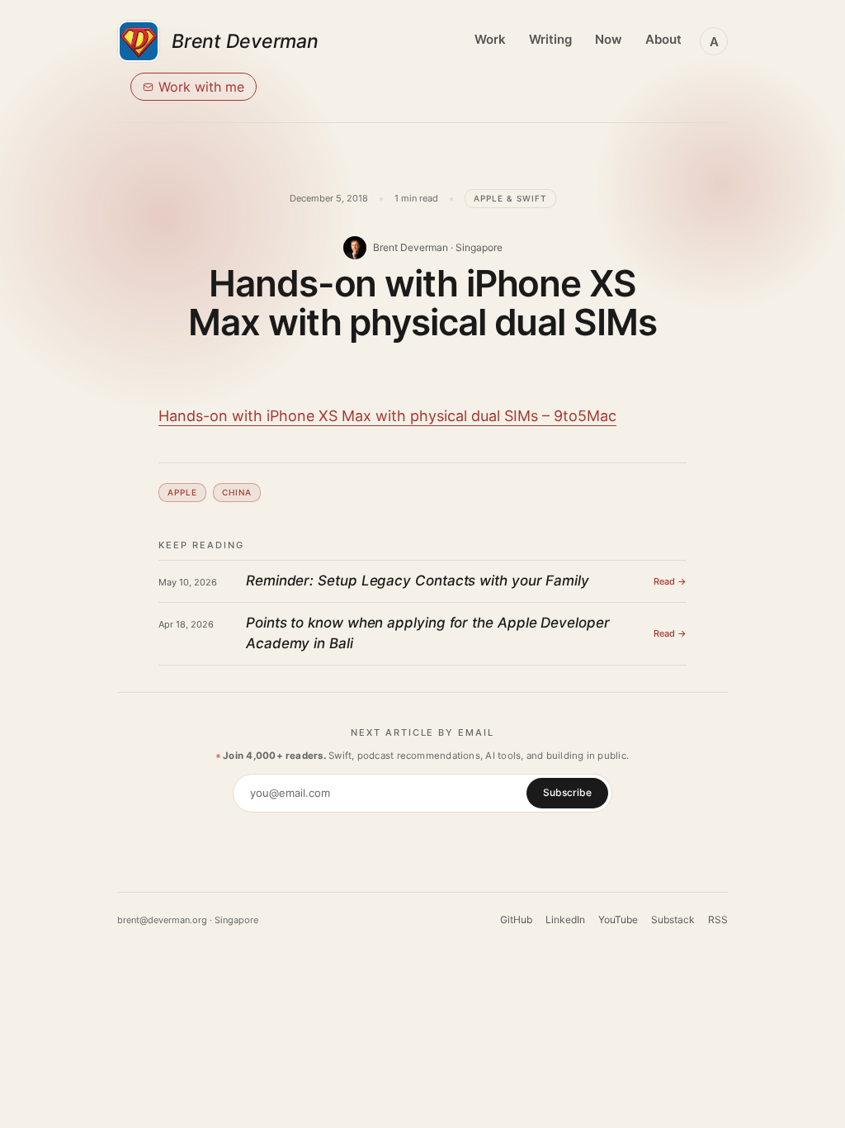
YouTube (618, 919)
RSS (718, 919)
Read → (670, 581)
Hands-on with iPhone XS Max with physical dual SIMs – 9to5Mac (387, 415)
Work (490, 39)
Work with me (201, 86)
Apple (182, 492)
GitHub (516, 919)
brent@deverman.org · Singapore (187, 920)
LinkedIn (565, 919)
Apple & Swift (510, 198)
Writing (550, 39)
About (663, 39)
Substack (673, 919)
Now (608, 39)
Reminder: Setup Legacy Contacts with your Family (417, 580)
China (237, 492)
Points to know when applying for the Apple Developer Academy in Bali (428, 633)
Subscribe (567, 792)
